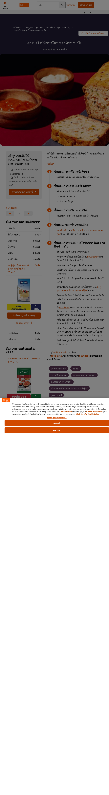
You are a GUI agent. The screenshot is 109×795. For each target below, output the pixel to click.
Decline (56, 430)
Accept (57, 423)
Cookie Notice (66, 411)
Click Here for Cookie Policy (87, 414)
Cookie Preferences (94, 411)
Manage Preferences (56, 418)
